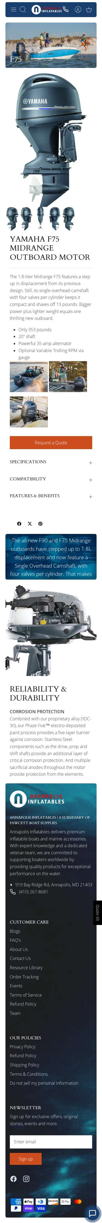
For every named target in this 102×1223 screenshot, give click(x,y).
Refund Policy (23, 1004)
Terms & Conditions (29, 1074)
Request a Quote (51, 443)
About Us (19, 949)
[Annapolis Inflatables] (47, 9)
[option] (51, 140)
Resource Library (26, 968)
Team (15, 1013)
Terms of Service (26, 995)
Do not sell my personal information (44, 1083)
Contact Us (20, 958)
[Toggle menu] (14, 9)
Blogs (15, 931)
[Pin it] (40, 523)
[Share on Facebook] (19, 523)
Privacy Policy (22, 1047)
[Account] (78, 9)
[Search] (26, 9)
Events (16, 986)
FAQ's (15, 940)
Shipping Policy (24, 1065)
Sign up (25, 1159)
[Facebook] (13, 1179)
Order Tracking (24, 977)
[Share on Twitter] (29, 523)
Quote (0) (97, 913)
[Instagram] (26, 1179)
